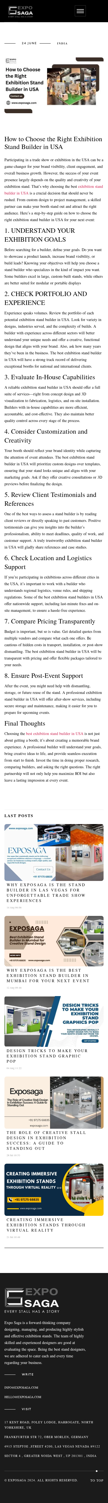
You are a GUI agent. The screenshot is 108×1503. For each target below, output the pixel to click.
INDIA (62, 43)
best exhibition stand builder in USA (54, 733)
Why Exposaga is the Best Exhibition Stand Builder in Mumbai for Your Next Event (48, 975)
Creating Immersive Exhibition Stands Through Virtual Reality (46, 1225)
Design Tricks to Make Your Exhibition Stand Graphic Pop (47, 1056)
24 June (29, 43)
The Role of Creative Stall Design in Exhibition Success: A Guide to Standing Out (47, 1140)
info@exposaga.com (21, 1387)
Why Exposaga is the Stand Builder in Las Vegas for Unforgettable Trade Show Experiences (46, 892)
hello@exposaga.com (22, 1397)
